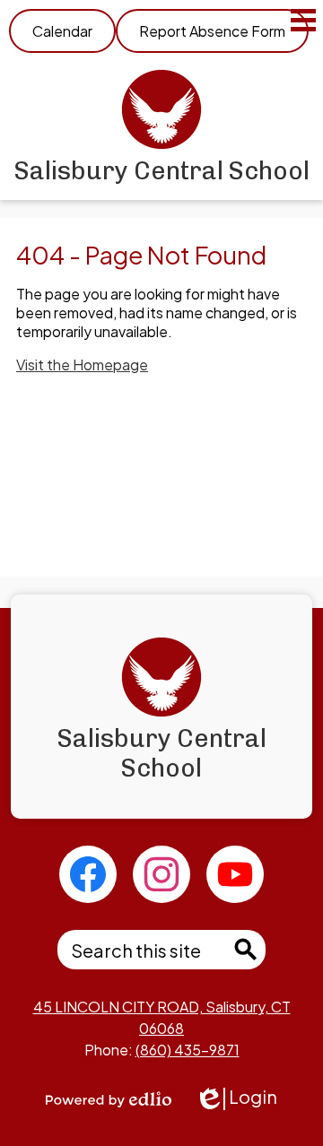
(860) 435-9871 (187, 1049)
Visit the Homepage (82, 364)
